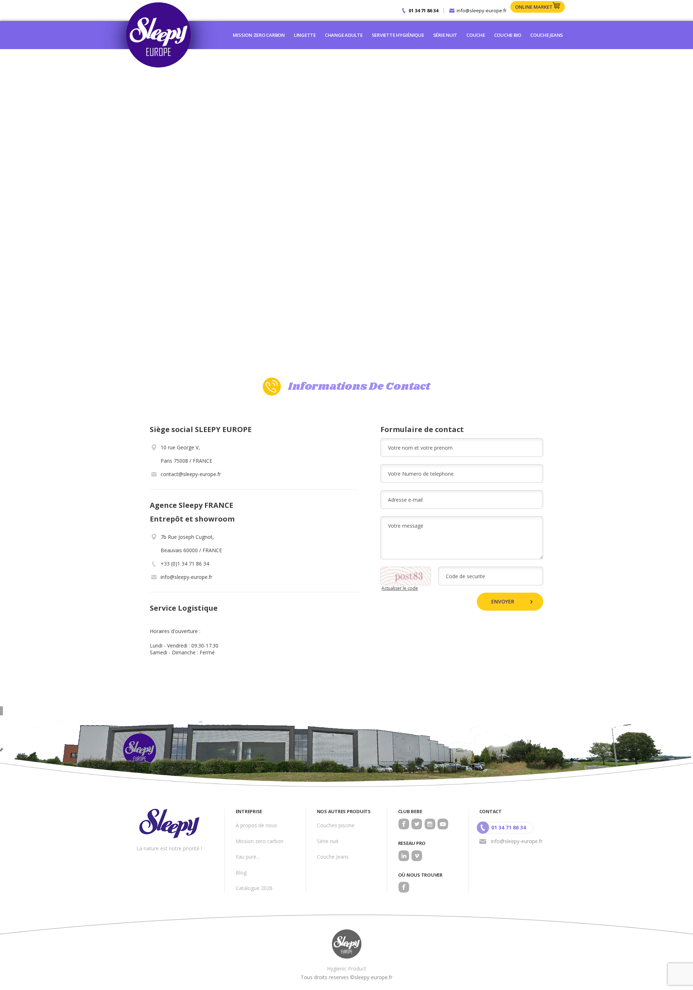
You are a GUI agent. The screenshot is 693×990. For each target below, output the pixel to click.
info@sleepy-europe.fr (482, 10)
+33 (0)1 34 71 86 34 (185, 563)
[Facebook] (404, 824)
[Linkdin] (404, 856)
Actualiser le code (400, 588)
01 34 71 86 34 (423, 10)
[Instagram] (430, 824)
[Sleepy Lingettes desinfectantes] (158, 35)
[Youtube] (443, 824)
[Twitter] (417, 824)
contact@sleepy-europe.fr (191, 474)
